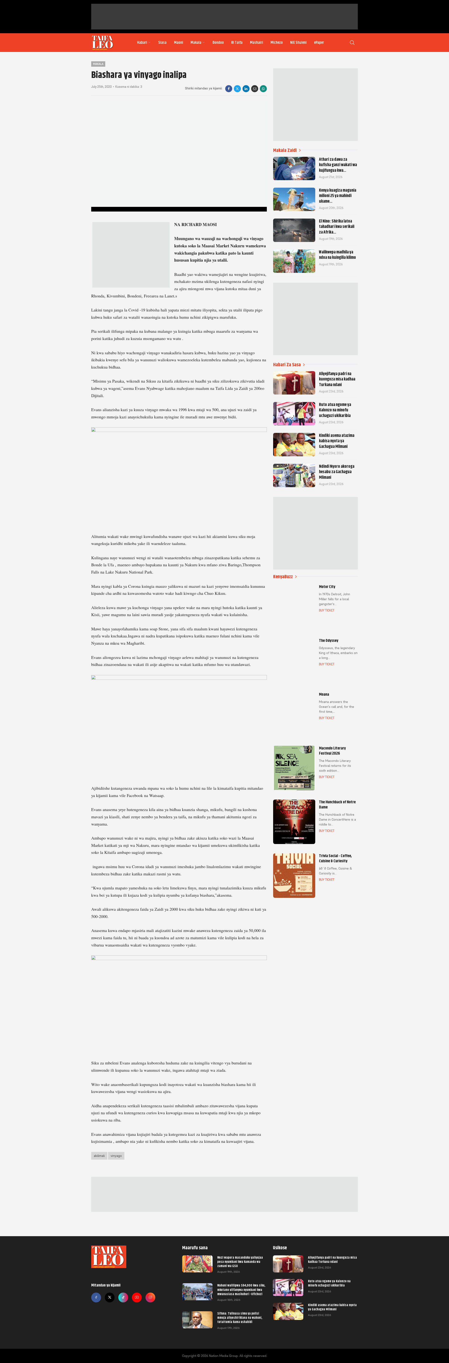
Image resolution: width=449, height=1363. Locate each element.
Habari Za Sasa (287, 364)
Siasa (162, 42)
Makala (196, 42)
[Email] (254, 88)
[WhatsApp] (263, 88)
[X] (237, 88)
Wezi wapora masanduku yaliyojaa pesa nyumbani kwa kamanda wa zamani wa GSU (240, 1262)
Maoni (178, 42)
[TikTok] (123, 1297)
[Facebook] (228, 88)
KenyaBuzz (283, 576)
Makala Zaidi (285, 150)
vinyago (116, 1156)
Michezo (277, 42)
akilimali (99, 1156)
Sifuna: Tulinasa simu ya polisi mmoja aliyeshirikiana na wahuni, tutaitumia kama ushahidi (239, 1318)
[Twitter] (109, 1297)
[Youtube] (137, 1297)
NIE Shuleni (298, 42)
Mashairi (256, 42)
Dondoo (218, 42)
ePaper (319, 42)
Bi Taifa (237, 42)
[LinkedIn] (246, 88)
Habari (142, 42)
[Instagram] (150, 1297)
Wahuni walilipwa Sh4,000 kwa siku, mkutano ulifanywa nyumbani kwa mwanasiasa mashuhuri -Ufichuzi (241, 1289)
